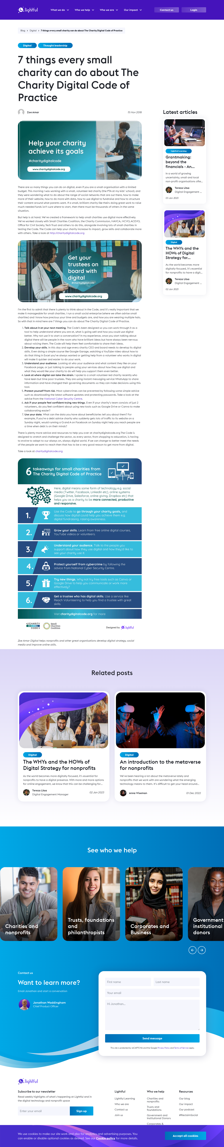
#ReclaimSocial (188, 1115)
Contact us (166, 9)
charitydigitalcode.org (49, 451)
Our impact (186, 1104)
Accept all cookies (185, 1136)
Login (193, 9)
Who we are (122, 1104)
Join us (119, 1115)
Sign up (81, 1111)
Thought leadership (55, 45)
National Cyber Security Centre (63, 398)
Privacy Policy (163, 1048)
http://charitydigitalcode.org (67, 233)
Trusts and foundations (154, 1108)
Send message (152, 1038)
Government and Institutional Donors (159, 1117)
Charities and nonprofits (155, 1100)
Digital (33, 30)
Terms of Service (181, 1048)
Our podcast (186, 1109)
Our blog (184, 1098)
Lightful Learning (178, 151)
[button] (192, 950)
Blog (22, 30)
